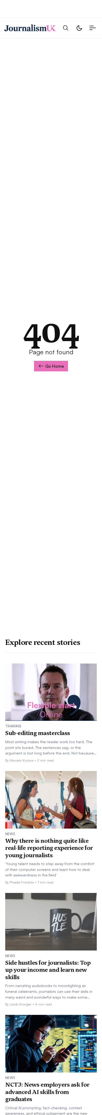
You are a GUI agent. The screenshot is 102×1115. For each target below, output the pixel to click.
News (10, 834)
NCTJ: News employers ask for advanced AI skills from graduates (47, 1092)
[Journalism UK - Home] (30, 28)
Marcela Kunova (21, 760)
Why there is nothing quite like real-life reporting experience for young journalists (49, 848)
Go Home (54, 366)
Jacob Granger (20, 1004)
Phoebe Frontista (22, 882)
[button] (65, 28)
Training (13, 726)
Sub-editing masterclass (37, 733)
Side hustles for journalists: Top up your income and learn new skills (47, 970)
